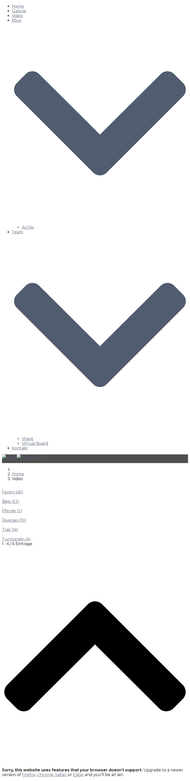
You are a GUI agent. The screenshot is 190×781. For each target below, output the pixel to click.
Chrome (45, 774)
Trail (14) (10, 529)
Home (18, 6)
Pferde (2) (12, 511)
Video (17, 15)
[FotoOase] (23, 456)
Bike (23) (10, 501)
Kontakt (20, 448)
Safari (60, 774)
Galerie (19, 11)
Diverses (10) (14, 520)
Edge (78, 774)
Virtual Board (35, 443)
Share (27, 438)
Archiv (28, 227)
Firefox (29, 774)
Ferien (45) (12, 492)
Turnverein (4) (16, 539)
